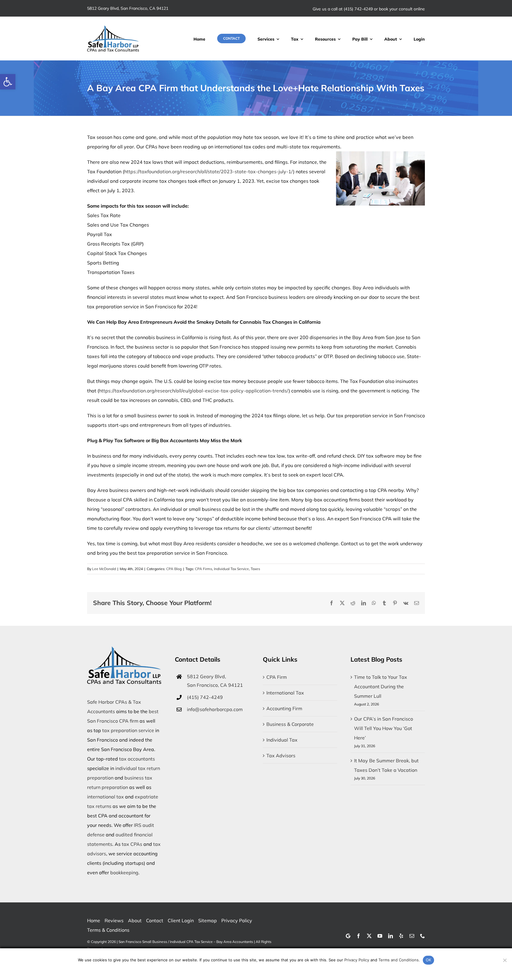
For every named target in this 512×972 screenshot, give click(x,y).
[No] (505, 960)
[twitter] (369, 935)
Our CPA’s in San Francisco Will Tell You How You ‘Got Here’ (383, 728)
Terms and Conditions (398, 959)
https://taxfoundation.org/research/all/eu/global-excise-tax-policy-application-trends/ (194, 391)
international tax (105, 797)
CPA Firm (276, 677)
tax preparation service (128, 730)
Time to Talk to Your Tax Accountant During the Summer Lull (380, 686)
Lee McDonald (104, 569)
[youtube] (379, 935)
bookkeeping (124, 872)
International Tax (285, 693)
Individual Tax (281, 740)
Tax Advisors (280, 755)
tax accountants (137, 759)
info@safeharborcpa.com (215, 709)
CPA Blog (174, 569)
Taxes (255, 569)
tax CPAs (132, 844)
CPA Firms (203, 569)
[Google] (348, 935)
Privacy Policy (356, 959)
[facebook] (358, 935)
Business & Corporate (290, 724)
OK (428, 959)
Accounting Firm (284, 708)
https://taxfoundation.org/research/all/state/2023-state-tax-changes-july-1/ (208, 171)
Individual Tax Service (231, 569)
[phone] (422, 935)
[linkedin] (390, 935)
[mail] (411, 935)
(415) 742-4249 (358, 9)
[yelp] (401, 935)
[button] (7, 81)
